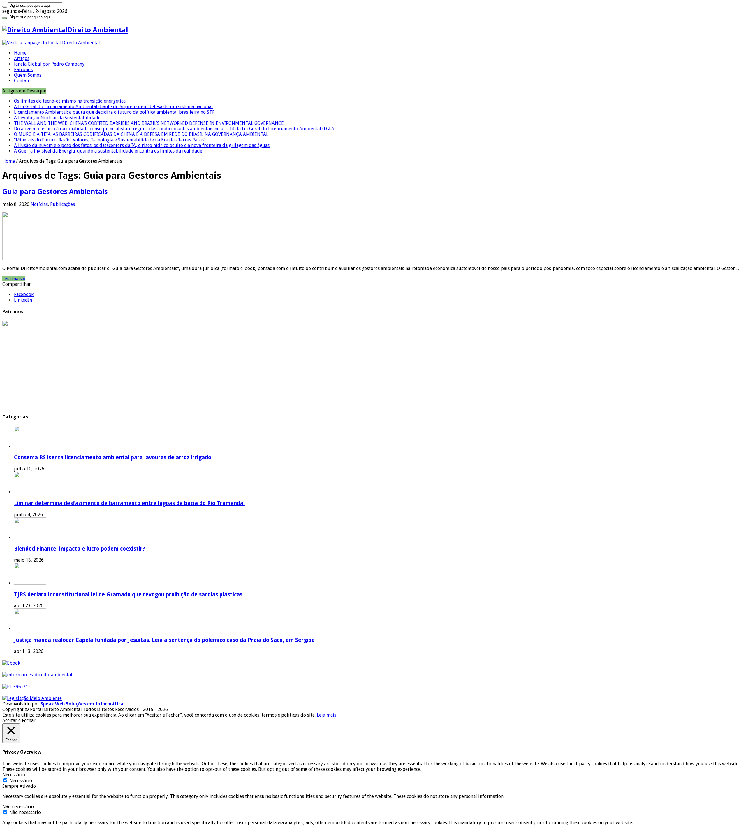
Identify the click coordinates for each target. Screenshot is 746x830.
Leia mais (326, 715)
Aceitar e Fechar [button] (19, 720)
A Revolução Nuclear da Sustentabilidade (57, 117)
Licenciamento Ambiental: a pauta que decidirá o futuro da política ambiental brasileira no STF (114, 112)
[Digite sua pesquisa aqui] (4, 7)
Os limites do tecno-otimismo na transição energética (70, 101)
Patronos (23, 69)
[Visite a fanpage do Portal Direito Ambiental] (51, 42)
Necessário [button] (13, 775)
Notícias (39, 204)
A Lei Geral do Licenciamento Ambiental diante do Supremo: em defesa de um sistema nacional (113, 106)
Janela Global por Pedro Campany (49, 64)
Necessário (20, 780)
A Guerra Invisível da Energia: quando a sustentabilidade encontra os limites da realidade (108, 151)
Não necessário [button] (18, 806)
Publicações (62, 204)
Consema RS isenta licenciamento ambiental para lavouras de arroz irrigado (112, 457)
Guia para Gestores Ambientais (55, 192)
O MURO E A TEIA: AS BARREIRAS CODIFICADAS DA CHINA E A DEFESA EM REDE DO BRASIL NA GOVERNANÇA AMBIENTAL (141, 134)
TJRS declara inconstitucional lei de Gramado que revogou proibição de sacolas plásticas (128, 594)
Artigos (21, 58)
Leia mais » (13, 278)
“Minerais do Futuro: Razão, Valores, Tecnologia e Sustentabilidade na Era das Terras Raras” (109, 140)
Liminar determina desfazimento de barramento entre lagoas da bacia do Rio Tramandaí (129, 503)
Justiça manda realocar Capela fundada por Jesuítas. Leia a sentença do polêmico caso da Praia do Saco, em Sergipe (164, 640)
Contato (22, 80)
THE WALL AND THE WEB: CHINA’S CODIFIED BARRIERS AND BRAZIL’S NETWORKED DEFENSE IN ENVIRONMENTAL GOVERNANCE (149, 123)
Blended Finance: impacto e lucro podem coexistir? (79, 549)
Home (20, 53)
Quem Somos (27, 75)
